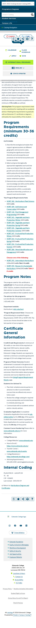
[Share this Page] (23, 39)
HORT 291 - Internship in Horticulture (20, 260)
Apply (14, 56)
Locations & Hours (19, 573)
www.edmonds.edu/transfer (17, 451)
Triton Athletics (19, 532)
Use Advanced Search (9, 21)
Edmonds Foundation (16, 542)
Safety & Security (15, 551)
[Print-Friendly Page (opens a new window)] (27, 39)
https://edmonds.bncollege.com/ (18, 456)
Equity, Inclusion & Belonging (19, 545)
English (19, 68)
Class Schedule (26, 51)
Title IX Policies (18, 603)
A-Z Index (19, 583)
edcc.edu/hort (18, 309)
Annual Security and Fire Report (18, 598)
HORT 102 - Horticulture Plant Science (20, 201)
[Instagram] (9, 526)
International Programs (19, 62)
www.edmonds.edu (26, 440)
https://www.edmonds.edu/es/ (17, 446)
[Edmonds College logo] (18, 518)
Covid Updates (19, 73)
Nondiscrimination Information (23, 589)
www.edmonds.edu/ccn (12, 431)
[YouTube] (21, 526)
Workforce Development (18, 548)
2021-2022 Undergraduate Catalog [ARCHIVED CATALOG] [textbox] (18, 4)
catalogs (10, 612)
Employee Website (16, 557)
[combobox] (18, 4)
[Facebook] (15, 526)
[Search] (32, 14)
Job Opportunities (15, 554)
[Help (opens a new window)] (32, 39)
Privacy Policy (7, 589)
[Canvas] (10, 36)
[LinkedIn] (26, 526)
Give (24, 56)
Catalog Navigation (10, 27)
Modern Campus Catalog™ (22, 615)
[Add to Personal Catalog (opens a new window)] (18, 39)
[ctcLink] (25, 36)
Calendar (12, 50)
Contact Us (19, 577)
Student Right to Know (18, 593)
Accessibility (19, 580)
